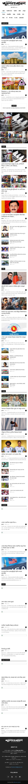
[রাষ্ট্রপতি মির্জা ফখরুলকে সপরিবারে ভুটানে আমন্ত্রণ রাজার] (14, 278)
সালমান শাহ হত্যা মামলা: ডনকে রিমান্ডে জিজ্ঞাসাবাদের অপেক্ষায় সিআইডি (14, 108)
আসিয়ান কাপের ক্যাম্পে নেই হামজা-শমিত (11, 454)
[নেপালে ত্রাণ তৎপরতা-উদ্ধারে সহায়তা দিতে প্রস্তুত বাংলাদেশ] (14, 329)
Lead (3, 122)
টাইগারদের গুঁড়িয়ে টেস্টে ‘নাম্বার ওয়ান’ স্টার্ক (17, 469)
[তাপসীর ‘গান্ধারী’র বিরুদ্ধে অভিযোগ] (14, 617)
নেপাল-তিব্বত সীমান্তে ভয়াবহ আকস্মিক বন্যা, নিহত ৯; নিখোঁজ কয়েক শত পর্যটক (13, 547)
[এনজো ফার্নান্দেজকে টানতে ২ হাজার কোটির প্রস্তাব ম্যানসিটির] (5, 499)
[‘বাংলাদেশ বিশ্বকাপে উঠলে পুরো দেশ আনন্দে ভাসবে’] (14, 400)
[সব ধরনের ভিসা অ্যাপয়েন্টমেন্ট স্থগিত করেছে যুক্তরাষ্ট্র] (14, 32)
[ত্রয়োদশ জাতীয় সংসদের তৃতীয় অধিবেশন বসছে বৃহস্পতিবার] (14, 58)
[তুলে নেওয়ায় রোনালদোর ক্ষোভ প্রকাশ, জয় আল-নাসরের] (5, 485)
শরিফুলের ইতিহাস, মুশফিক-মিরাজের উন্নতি (11, 432)
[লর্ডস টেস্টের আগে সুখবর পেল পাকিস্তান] (5, 464)
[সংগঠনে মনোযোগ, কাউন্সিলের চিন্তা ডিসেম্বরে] (5, 371)
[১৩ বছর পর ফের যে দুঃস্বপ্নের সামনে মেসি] (5, 492)
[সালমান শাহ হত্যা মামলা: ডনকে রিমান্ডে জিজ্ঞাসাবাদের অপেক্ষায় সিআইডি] (14, 303)
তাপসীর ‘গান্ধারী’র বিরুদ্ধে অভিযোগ (9, 625)
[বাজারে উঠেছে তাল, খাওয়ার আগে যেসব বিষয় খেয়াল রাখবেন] (14, 669)
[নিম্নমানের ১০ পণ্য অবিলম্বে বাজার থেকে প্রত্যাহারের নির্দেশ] (14, 83)
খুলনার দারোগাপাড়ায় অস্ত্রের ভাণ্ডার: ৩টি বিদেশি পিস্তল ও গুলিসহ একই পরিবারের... (12, 165)
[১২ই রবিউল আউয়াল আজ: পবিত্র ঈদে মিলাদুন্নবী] (5, 378)
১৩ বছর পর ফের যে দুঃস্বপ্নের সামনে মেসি (16, 490)
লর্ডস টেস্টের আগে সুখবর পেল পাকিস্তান (16, 462)
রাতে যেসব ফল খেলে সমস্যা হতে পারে (10, 726)
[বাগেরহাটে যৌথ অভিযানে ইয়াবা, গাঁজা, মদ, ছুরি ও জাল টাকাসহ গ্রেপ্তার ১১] (5, 235)
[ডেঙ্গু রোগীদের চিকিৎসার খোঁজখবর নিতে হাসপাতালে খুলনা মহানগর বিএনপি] (5, 256)
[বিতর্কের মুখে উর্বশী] (14, 641)
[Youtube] (19, 776)
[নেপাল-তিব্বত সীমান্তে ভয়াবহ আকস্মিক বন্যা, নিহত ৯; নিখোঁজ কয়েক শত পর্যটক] (14, 538)
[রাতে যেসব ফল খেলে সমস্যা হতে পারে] (14, 718)
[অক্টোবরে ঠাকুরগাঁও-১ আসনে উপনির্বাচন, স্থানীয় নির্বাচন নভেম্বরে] (5, 385)
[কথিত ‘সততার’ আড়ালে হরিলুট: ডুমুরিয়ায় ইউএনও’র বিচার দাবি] (5, 228)
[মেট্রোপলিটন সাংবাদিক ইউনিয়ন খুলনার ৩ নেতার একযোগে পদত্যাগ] (5, 249)
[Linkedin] (12, 776)
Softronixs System (17, 782)
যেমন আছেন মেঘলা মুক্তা (7, 602)
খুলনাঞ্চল (2, 44)
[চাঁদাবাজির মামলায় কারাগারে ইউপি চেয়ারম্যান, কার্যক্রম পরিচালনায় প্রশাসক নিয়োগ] (5, 242)
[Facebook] (8, 776)
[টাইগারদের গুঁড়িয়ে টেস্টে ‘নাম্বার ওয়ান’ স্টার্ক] (5, 471)
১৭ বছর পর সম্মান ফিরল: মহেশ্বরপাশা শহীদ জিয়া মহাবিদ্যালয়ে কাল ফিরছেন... (13, 215)
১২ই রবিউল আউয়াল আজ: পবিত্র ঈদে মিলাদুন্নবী (18, 376)
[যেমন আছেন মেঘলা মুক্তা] (14, 593)
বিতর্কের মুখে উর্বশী (5, 649)
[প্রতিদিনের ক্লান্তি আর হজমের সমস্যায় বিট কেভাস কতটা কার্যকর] (14, 693)
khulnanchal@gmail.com (16, 767)
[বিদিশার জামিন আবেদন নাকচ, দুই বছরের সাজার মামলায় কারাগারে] (5, 364)
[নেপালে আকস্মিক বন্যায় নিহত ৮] (14, 514)
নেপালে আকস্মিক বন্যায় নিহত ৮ (8, 522)
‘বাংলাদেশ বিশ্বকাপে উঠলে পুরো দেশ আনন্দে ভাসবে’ (13, 408)
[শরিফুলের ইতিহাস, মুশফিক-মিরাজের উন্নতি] (14, 424)
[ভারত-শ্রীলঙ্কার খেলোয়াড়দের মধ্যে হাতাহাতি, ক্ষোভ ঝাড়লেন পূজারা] (5, 478)
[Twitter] (16, 776)
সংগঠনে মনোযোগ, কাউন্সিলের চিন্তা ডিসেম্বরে (17, 369)
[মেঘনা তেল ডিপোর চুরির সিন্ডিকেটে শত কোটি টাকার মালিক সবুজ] (11, 137)
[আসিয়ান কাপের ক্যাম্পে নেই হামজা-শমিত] (14, 446)
